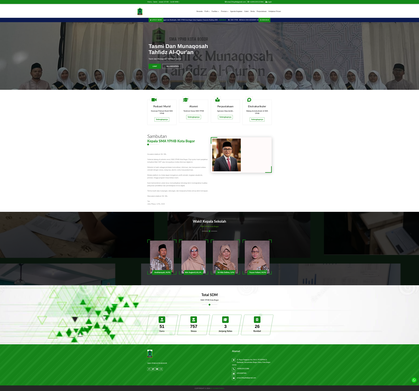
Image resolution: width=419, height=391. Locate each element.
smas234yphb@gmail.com (236, 2)
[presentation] (11, 56)
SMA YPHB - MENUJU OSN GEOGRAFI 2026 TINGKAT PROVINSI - (229, 20)
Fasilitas (214, 11)
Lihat (155, 65)
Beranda (200, 11)
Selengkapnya (162, 119)
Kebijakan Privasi (275, 11)
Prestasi (224, 11)
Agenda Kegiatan (236, 11)
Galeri (246, 11)
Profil (206, 11)
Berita (253, 11)
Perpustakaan (262, 11)
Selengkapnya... (173, 65)
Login (269, 2)
